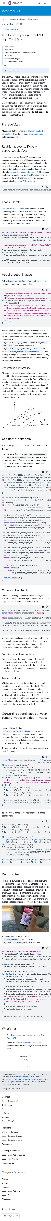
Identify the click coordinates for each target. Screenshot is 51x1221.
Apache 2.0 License (32, 1079)
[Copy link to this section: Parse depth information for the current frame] (11, 449)
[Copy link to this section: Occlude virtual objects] (30, 590)
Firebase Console (8, 1163)
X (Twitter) (6, 1113)
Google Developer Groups (12, 1136)
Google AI (5, 1195)
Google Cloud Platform (11, 1191)
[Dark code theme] (43, 187)
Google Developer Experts (12, 1140)
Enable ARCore (22, 181)
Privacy (12, 1209)
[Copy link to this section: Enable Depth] (22, 202)
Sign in (45, 3)
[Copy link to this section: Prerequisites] (22, 124)
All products (6, 1199)
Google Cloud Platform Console (14, 1155)
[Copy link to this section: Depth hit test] (22, 874)
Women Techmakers (10, 1132)
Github (4, 1109)
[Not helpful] (21, 24)
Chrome (5, 1183)
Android (5, 1179)
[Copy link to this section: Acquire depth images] (34, 274)
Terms (4, 1209)
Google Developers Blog (11, 1101)
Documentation (11, 10)
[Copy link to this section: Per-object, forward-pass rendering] (36, 654)
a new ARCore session (14, 208)
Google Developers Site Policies (19, 1082)
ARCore (17, 3)
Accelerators (7, 1144)
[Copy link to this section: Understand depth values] (33, 368)
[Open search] (39, 3)
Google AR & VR (8, 1121)
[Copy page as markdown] (18, 39)
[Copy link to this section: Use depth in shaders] (33, 439)
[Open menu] (3, 3)
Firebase (5, 1187)
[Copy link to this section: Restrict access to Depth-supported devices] (29, 150)
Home (4, 19)
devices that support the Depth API (24, 172)
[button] (25, 70)
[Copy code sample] (47, 187)
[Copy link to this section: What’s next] (20, 1029)
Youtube (5, 1117)
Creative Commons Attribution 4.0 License (24, 1077)
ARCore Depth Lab (27, 1043)
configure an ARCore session (33, 134)
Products (13, 19)
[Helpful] (17, 24)
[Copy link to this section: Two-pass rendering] (22, 678)
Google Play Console (10, 1159)
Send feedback (11, 29)
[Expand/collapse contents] (15, 46)
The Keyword (7, 1105)
